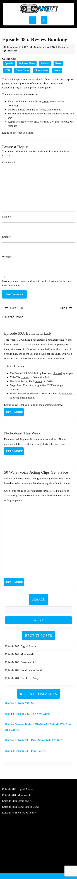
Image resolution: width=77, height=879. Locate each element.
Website (6, 256)
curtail (45, 101)
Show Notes (22, 70)
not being (41, 109)
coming (25, 377)
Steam (57, 70)
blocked (57, 373)
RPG (7, 70)
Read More (15, 413)
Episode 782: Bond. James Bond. (23, 670)
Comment (8, 162)
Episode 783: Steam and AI (20, 662)
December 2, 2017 (17, 47)
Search (38, 599)
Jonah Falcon (42, 47)
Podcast (45, 63)
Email (6, 236)
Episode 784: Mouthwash (19, 654)
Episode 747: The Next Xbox (32, 713)
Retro (58, 63)
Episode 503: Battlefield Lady (28, 333)
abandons (67, 393)
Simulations (41, 70)
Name (6, 216)
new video (37, 113)
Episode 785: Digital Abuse (20, 646)
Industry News (27, 63)
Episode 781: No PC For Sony (22, 678)
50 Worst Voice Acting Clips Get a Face (36, 472)
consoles (15, 389)
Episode (9, 63)
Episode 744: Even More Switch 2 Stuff (38, 740)
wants (20, 121)
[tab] (32, 20)
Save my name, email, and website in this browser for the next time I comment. (37, 283)
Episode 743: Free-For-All (30, 750)
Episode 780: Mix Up (27, 703)
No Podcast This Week (22, 433)
